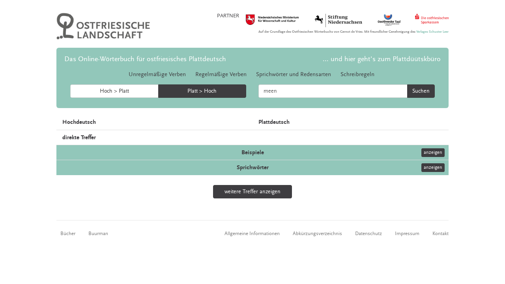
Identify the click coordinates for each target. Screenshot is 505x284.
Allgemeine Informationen (252, 233)
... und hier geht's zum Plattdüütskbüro (382, 59)
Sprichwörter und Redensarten (293, 74)
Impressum (407, 233)
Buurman (98, 233)
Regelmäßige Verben (221, 74)
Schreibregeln (357, 74)
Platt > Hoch (202, 91)
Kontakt (440, 233)
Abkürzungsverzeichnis (317, 233)
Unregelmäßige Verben (157, 74)
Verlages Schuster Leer (432, 32)
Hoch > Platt (114, 91)
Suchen (421, 91)
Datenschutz (368, 233)
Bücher (67, 233)
